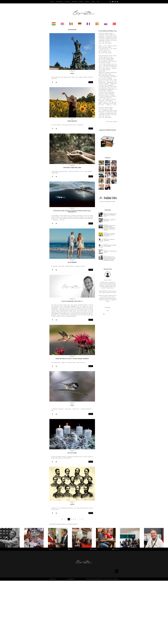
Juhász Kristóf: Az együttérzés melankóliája (110, 220)
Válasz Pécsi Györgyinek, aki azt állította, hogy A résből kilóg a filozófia (110, 215)
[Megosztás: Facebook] (52, 82)
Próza (72, 299)
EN (62, 24)
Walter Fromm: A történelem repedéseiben (109, 240)
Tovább (90, 82)
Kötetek (52, 1)
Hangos (81, 1)
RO (71, 24)
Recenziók (67, 1)
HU (54, 23)
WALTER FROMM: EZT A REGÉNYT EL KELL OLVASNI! (110, 246)
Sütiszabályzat (71, 579)
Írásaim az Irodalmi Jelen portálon (107, 201)
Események (74, 1)
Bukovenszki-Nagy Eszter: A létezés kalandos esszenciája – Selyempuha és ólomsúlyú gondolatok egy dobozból (110, 258)
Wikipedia (117, 1)
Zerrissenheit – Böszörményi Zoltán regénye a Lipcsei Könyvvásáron (109, 234)
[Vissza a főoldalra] (84, 13)
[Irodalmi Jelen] (108, 197)
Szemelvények (59, 1)
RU (105, 24)
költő (115, 121)
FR (88, 24)
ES (97, 24)
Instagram (115, 1)
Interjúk (87, 1)
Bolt (98, 1)
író (113, 121)
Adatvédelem (52, 579)
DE (79, 24)
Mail (110, 1)
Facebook (113, 1)
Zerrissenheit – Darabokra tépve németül (110, 251)
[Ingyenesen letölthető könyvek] (108, 141)
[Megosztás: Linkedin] (56, 82)
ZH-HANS (114, 24)
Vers (72, 71)
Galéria (93, 1)
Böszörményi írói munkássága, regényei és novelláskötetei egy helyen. (63, 524)
